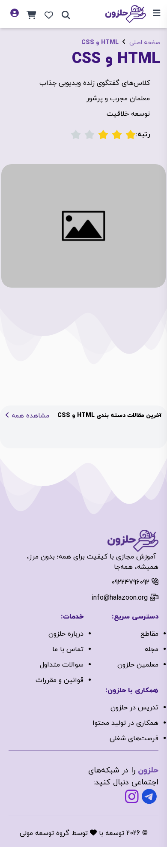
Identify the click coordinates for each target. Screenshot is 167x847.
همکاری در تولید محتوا (125, 723)
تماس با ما (68, 649)
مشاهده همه (29, 415)
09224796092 (130, 582)
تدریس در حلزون (134, 707)
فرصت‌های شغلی (134, 738)
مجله (151, 649)
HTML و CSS (100, 43)
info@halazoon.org (120, 598)
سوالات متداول (62, 665)
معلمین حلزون (137, 665)
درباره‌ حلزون (66, 634)
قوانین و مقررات (60, 680)
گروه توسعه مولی (44, 833)
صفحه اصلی (144, 43)
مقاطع (149, 634)
